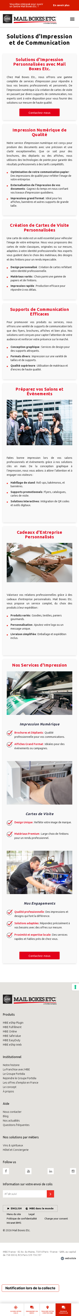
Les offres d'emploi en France (20, 1082)
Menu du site (14, 1214)
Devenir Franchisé (63, 1312)
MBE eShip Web (12, 1044)
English (16, 1208)
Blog (5, 1116)
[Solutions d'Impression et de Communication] (39, 19)
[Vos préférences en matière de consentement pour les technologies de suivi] (75, 987)
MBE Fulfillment (12, 1027)
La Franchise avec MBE (16, 1069)
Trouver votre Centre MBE (47, 1312)
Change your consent (56, 1218)
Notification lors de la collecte (30, 1288)
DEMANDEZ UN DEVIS (32, 1312)
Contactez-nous (40, 112)
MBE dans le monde (41, 1208)
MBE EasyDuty (11, 1040)
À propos (8, 1091)
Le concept (9, 1087)
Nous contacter (12, 1111)
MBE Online (10, 1031)
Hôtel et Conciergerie (16, 1149)
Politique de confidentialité (22, 1218)
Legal (32, 1214)
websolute (70, 1258)
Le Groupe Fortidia (14, 1073)
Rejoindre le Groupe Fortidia (19, 1078)
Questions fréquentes (16, 1125)
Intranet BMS (14, 1222)
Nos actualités (11, 1120)
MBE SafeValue (12, 1035)
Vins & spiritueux (13, 1145)
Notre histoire (11, 1065)
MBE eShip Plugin (13, 1022)
